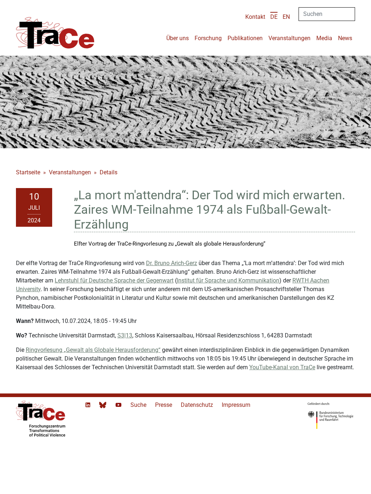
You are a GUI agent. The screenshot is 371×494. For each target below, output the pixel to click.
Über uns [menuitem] (177, 38)
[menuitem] (274, 16)
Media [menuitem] (324, 38)
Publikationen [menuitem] (245, 38)
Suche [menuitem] (139, 404)
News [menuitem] (345, 38)
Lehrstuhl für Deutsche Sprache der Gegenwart (114, 280)
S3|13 (124, 335)
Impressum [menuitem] (236, 404)
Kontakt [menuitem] (255, 16)
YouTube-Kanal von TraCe (282, 367)
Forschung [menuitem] (208, 38)
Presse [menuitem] (164, 404)
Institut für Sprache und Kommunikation (228, 280)
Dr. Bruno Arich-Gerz (171, 263)
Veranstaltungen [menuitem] (289, 38)
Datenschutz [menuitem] (197, 404)
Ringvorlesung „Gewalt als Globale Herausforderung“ (93, 349)
